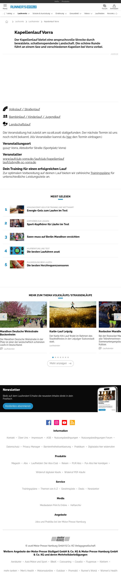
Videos (87, 13)
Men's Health (27, 570)
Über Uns (23, 437)
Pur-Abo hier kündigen (96, 463)
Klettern (104, 561)
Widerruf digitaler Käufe (48, 472)
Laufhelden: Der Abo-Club (44, 463)
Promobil (73, 570)
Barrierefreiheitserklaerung (57, 446)
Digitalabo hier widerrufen (101, 446)
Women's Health (108, 570)
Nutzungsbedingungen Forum (96, 437)
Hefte (57, 1)
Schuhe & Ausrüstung (41, 13)
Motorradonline (45, 570)
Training (9, 13)
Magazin (16, 463)
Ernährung (60, 13)
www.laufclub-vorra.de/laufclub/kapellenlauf (33, 158)
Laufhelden (99, 13)
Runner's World (89, 570)
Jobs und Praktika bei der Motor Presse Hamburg (60, 522)
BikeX (53, 561)
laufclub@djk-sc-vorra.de (19, 162)
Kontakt (11, 437)
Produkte (65, 1)
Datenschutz (12, 446)
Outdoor (60, 570)
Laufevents (22, 13)
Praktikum (79, 446)
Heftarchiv (75, 505)
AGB (48, 437)
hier (69, 137)
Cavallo (79, 561)
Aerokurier (16, 561)
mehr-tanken (10, 570)
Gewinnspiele (68, 489)
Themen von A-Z (49, 489)
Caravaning (65, 561)
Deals (81, 489)
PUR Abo (76, 463)
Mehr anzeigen (58, 363)
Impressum (37, 437)
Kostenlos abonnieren (18, 406)
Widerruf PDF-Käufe (74, 472)
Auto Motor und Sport (36, 561)
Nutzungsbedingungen (66, 437)
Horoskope (111, 13)
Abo (26, 463)
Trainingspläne (100, 173)
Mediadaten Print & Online (53, 505)
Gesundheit (74, 13)
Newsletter (93, 489)
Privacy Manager (31, 446)
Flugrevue (91, 561)
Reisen (65, 463)
